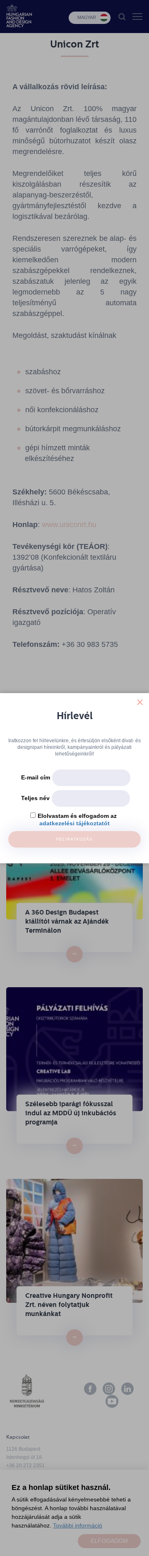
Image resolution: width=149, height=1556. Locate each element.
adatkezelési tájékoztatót (74, 823)
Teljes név (35, 798)
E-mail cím (35, 777)
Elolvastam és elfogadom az (77, 815)
